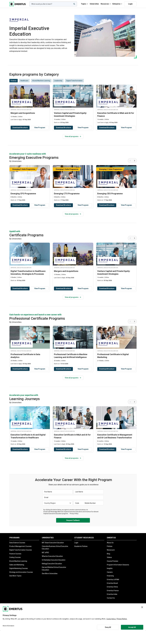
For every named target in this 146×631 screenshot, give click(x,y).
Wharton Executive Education (52, 556)
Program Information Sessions (118, 565)
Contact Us (111, 598)
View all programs (71, 136)
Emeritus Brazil (112, 583)
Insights (109, 568)
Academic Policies (80, 546)
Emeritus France (113, 590)
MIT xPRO (45, 552)
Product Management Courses (20, 546)
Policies (109, 546)
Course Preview (112, 561)
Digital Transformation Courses (20, 550)
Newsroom (111, 550)
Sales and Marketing (16, 565)
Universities (94, 4)
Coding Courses (15, 557)
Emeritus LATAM (113, 579)
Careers (110, 572)
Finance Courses (15, 554)
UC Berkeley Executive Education (53, 560)
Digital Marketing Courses (18, 568)
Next (134, 160)
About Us (110, 543)
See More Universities (49, 573)
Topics (83, 4)
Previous (130, 160)
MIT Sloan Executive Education (53, 543)
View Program (39, 127)
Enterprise (116, 4)
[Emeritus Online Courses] (17, 4)
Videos (109, 557)
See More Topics (15, 576)
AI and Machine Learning (18, 561)
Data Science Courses (17, 543)
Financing (110, 576)
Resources (105, 4)
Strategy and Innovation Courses (21, 572)
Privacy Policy (74, 513)
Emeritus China (112, 587)
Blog (108, 554)
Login (130, 4)
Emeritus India (112, 594)
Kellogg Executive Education (52, 563)
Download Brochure (20, 127)
